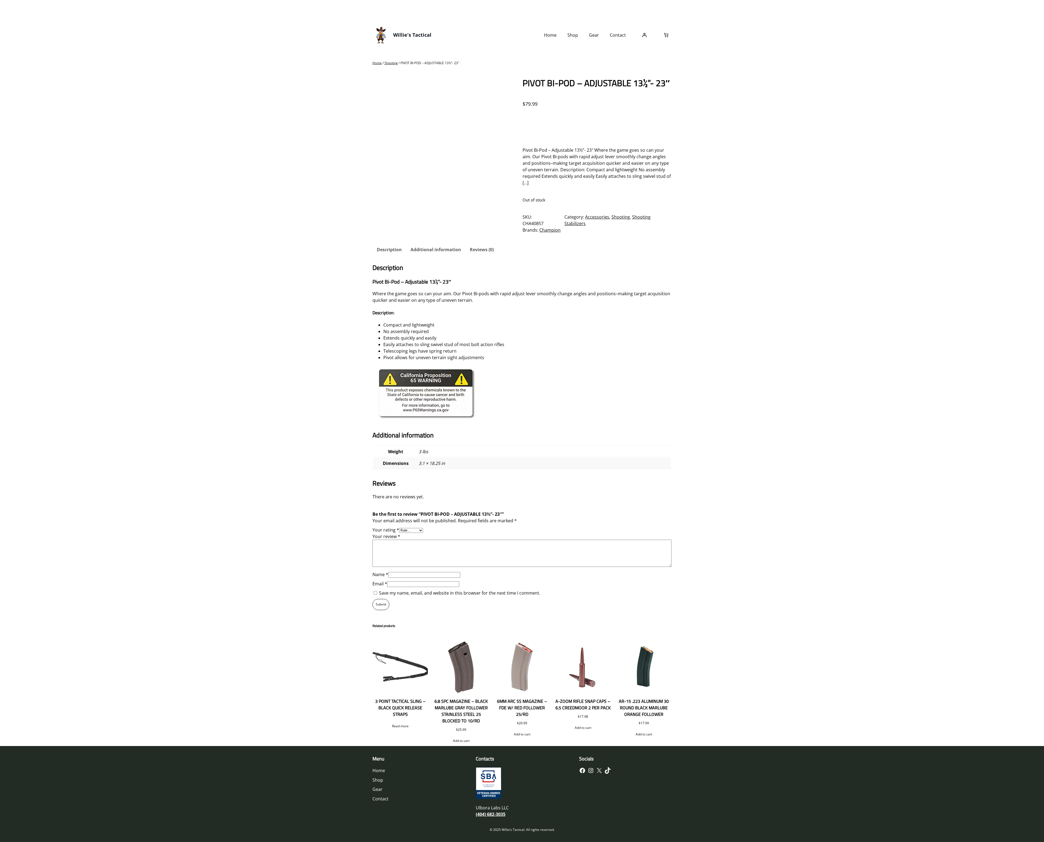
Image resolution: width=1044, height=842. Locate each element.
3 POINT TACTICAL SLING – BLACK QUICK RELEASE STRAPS (400, 707)
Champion (550, 230)
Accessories (597, 217)
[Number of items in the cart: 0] (666, 35)
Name (380, 574)
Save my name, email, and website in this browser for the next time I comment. (459, 593)
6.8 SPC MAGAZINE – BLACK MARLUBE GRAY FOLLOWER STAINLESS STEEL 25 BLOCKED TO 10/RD (461, 711)
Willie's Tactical (412, 35)
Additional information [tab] (436, 250)
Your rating (385, 530)
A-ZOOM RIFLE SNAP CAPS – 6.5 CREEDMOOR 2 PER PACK (583, 704)
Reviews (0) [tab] (482, 250)
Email (379, 584)
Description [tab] (389, 250)
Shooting (391, 63)
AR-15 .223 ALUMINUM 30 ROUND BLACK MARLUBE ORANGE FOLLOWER (644, 707)
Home (377, 63)
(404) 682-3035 (490, 814)
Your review (386, 536)
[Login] (644, 35)
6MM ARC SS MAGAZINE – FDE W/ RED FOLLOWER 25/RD (522, 707)
